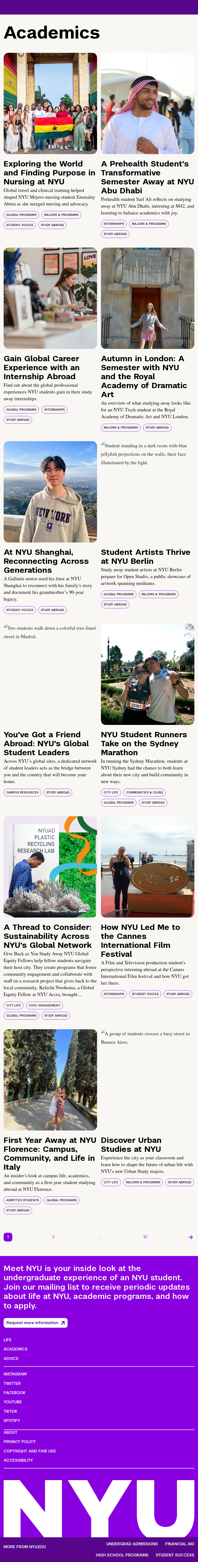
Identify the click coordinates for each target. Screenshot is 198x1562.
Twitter (12, 1383)
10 (145, 1237)
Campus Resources (22, 792)
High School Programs (122, 1555)
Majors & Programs (61, 215)
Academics (16, 1349)
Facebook (14, 1392)
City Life (111, 792)
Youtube (13, 1402)
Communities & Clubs (144, 792)
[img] (50, 103)
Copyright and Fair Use (30, 1451)
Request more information (32, 1322)
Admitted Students (22, 1200)
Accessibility (18, 1460)
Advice (11, 1358)
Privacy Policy (20, 1441)
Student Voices (19, 225)
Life (8, 1339)
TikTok (10, 1411)
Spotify (12, 1420)
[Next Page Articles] (190, 1237)
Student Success (175, 1555)
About (10, 1432)
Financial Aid (179, 1544)
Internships (114, 224)
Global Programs (21, 215)
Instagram (15, 1374)
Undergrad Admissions (132, 1544)
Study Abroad (52, 225)
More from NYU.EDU (25, 1546)
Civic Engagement (44, 1005)
